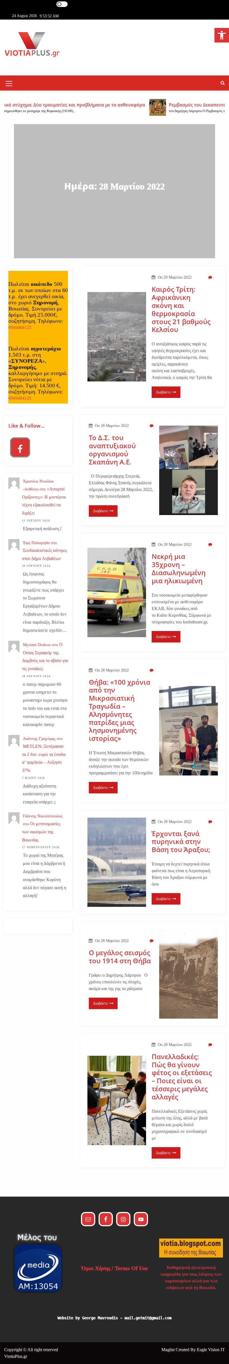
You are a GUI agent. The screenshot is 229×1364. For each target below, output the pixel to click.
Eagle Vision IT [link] (211, 1349)
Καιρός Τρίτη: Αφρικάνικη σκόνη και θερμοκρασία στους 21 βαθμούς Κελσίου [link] (181, 309)
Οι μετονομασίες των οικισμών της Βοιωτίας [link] (41, 831)
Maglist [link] (168, 1349)
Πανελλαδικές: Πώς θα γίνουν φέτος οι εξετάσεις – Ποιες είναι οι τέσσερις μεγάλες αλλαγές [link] (182, 1077)
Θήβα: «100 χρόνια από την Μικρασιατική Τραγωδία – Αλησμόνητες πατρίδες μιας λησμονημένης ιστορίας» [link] (119, 710)
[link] (221, 35)
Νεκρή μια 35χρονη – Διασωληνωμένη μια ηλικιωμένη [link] (179, 568)
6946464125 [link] (19, 327)
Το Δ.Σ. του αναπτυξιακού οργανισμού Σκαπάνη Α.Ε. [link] (112, 450)
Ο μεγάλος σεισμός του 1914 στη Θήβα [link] (120, 957)
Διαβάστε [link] (163, 392)
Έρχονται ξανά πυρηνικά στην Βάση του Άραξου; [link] (181, 842)
